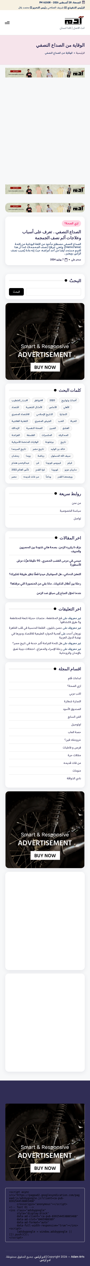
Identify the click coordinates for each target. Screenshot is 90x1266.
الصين (52, 428)
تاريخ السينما (19, 449)
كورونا (55, 469)
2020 (52, 400)
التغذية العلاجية (20, 421)
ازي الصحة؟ (71, 223)
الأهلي (66, 407)
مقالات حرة (74, 755)
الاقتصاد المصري (20, 414)
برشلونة (49, 442)
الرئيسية (80, 52)
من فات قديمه (31, 476)
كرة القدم (40, 469)
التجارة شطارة (72, 701)
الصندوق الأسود (72, 709)
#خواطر (39, 400)
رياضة (41, 455)
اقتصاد (15, 407)
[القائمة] (7, 22)
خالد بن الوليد (58, 449)
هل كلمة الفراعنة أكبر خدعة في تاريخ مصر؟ (37, 643)
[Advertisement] (45, 128)
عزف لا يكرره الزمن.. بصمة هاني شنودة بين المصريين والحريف (50, 549)
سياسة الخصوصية (70, 510)
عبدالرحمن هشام (20, 462)
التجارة (63, 414)
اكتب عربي (75, 693)
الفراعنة (16, 435)
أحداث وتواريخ (68, 400)
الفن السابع (74, 716)
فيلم (70, 462)
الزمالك (15, 428)
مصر (14, 476)
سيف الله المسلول (61, 455)
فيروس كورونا (53, 462)
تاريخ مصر (38, 449)
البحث (75, 280)
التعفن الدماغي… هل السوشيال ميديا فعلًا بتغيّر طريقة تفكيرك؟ (45, 574)
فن (37, 462)
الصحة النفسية (34, 428)
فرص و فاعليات (72, 747)
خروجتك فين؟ (72, 739)
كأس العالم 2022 (20, 469)
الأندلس (53, 407)
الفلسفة (31, 435)
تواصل (77, 518)
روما (28, 455)
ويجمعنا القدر (65, 476)
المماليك (63, 435)
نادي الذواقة (74, 778)
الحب (61, 421)
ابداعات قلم (74, 678)
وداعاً (48, 476)
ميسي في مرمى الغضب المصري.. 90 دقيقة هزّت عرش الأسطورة (49, 562)
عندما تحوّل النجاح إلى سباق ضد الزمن (59, 593)
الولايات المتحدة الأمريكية (25, 442)
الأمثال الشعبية (34, 407)
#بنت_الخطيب (20, 400)
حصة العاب (74, 732)
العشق (65, 428)
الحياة (73, 421)
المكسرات (47, 435)
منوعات (77, 770)
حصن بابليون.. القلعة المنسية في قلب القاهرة (35, 627)
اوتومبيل (76, 724)
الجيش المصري (43, 421)
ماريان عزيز (71, 469)
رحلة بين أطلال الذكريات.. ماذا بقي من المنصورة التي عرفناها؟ (45, 583)
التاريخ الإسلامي (44, 414)
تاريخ (63, 442)
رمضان (15, 455)
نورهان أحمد (73, 633)
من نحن (76, 503)
